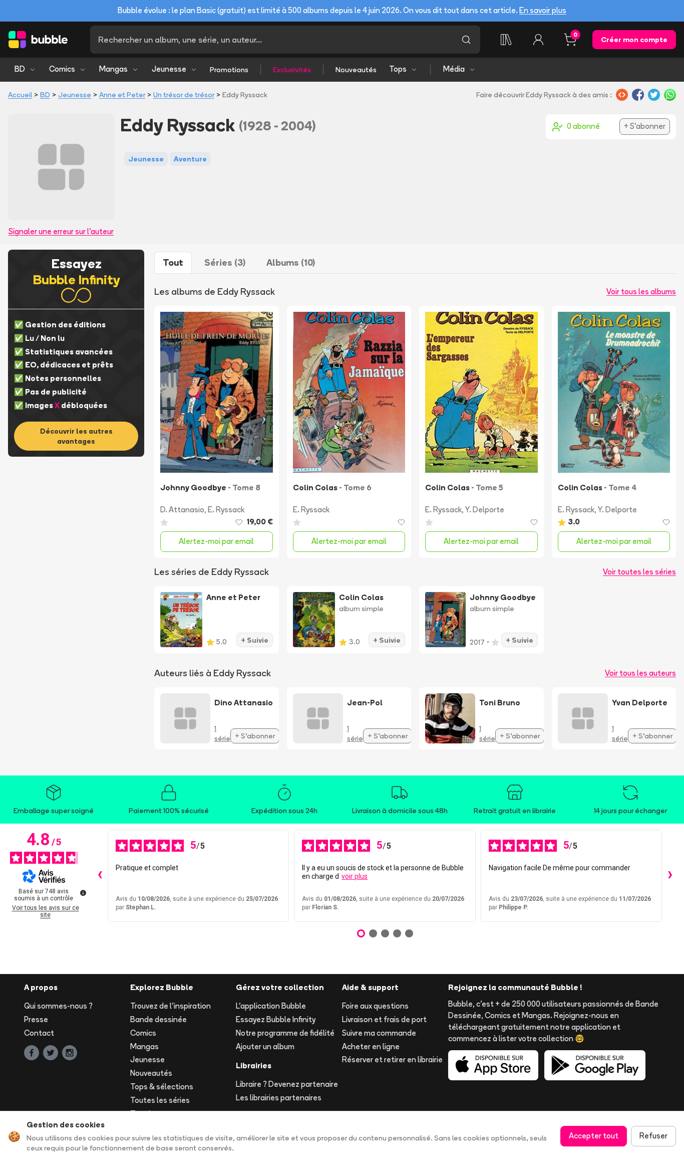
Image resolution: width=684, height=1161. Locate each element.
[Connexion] (538, 40)
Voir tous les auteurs (640, 673)
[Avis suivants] (670, 876)
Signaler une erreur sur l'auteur (61, 231)
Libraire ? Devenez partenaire (287, 1084)
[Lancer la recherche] (466, 40)
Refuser (653, 1135)
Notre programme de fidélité (285, 1033)
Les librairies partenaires (278, 1097)
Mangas (113, 69)
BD (20, 69)
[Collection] (506, 40)
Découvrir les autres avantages (76, 436)
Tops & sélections (161, 1086)
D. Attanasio (182, 509)
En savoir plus (542, 10)
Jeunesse (169, 69)
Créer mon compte (634, 39)
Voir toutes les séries (639, 571)
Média (454, 69)
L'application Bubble (271, 1006)
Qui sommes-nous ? (58, 1006)
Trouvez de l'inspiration (170, 1006)
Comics (62, 69)
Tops (398, 69)
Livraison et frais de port (384, 1019)
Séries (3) (224, 262)
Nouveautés (356, 69)
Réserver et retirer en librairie (392, 1059)
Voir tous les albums (641, 291)
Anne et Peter (122, 94)
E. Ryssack (226, 509)
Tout (173, 262)
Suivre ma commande (379, 1033)
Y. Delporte (484, 509)
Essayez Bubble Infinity (275, 1019)
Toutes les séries (160, 1100)
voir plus (354, 876)
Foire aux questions (375, 1006)
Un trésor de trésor (183, 94)
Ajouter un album (265, 1046)
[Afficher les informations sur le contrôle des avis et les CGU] (83, 893)
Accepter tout (593, 1135)
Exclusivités (292, 69)
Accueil (20, 94)
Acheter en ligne (371, 1046)
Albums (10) (290, 262)
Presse (36, 1019)
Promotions (229, 69)
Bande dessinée (158, 1019)
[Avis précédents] (100, 876)
